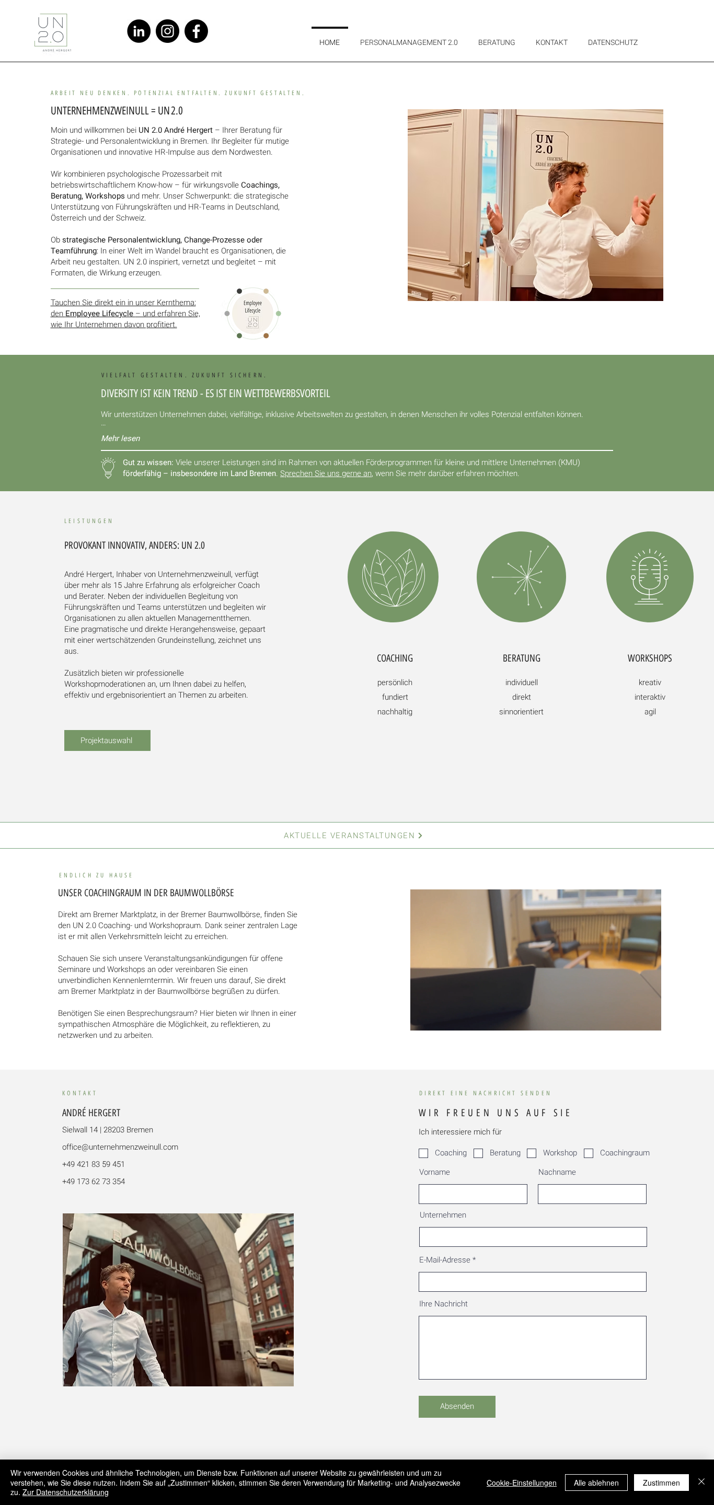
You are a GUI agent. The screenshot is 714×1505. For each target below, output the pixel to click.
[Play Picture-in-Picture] (629, 1016)
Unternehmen (443, 1215)
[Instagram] (167, 31)
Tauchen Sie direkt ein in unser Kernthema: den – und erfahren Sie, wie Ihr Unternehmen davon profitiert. (125, 313)
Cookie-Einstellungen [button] (522, 1482)
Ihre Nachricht (443, 1304)
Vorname (434, 1172)
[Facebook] (196, 31)
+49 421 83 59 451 (93, 1164)
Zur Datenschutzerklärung (65, 1492)
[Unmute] (441, 1016)
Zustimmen (661, 1482)
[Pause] (424, 1016)
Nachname (557, 1172)
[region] (394, 650)
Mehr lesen (120, 438)
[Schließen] (701, 1482)
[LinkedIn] (139, 31)
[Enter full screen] (647, 1016)
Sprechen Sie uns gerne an (326, 473)
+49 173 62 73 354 (93, 1181)
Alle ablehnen (596, 1482)
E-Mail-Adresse (444, 1260)
